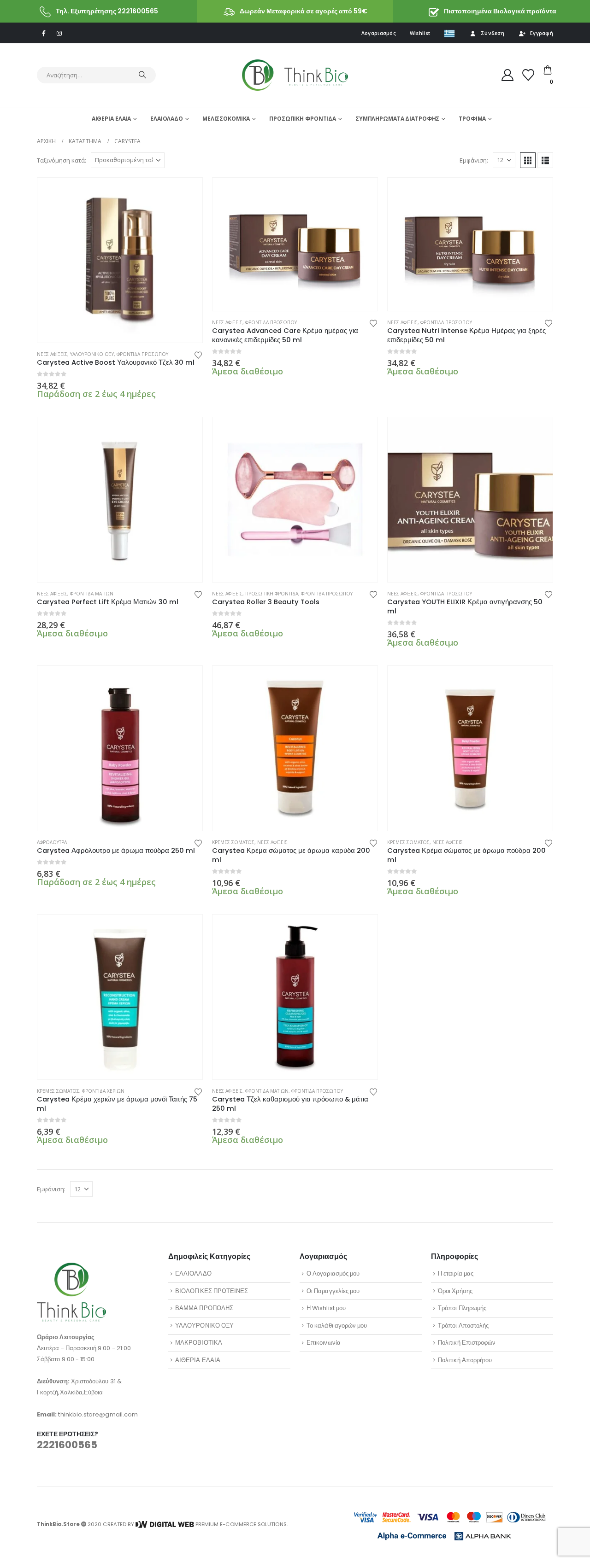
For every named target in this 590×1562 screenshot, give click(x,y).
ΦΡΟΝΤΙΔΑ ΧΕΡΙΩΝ (103, 1091)
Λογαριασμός (378, 32)
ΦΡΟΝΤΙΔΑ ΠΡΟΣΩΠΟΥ (142, 354)
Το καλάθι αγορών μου (337, 1325)
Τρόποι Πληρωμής (462, 1308)
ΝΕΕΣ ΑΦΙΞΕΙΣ (52, 354)
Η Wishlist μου (326, 1308)
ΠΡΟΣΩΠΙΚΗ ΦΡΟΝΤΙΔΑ (302, 118)
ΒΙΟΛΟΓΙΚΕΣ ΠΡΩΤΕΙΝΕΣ (211, 1291)
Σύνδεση (492, 32)
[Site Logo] (295, 74)
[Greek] (449, 33)
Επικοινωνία (324, 1342)
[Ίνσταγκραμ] (59, 33)
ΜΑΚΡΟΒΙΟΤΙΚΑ (198, 1342)
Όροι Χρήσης (455, 1291)
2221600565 (67, 1445)
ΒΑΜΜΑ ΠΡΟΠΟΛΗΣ (204, 1308)
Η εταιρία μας (455, 1273)
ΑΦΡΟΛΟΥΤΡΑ (52, 842)
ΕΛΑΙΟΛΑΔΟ (166, 118)
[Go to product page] (119, 260)
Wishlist (420, 32)
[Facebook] (43, 33)
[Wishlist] (528, 75)
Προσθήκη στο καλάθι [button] (187, 193)
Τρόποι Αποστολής (463, 1325)
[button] (528, 160)
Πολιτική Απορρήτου (465, 1360)
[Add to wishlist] (198, 354)
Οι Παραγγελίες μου (333, 1291)
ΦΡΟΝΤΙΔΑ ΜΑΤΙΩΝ (91, 593)
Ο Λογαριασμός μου (333, 1273)
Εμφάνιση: (474, 160)
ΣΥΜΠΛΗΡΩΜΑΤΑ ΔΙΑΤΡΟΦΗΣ (397, 118)
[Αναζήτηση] (142, 75)
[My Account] (508, 75)
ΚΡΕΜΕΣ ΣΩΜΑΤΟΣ (233, 842)
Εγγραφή (541, 32)
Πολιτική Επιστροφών (467, 1342)
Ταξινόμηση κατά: (61, 160)
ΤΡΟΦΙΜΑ (472, 118)
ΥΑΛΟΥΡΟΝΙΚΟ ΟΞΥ (92, 354)
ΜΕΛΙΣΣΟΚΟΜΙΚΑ (226, 118)
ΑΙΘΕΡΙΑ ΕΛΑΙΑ (111, 118)
